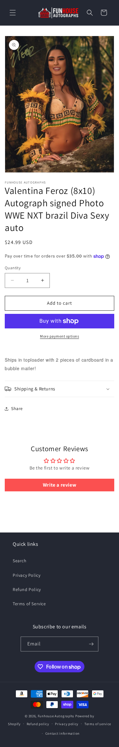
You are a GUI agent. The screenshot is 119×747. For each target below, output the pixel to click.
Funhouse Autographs (56, 716)
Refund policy (38, 724)
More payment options (59, 336)
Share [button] (17, 408)
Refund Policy (27, 589)
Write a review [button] (59, 485)
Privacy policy (66, 724)
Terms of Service (29, 604)
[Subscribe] (91, 644)
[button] (13, 13)
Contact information (62, 733)
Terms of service (97, 724)
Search (20, 560)
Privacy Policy (26, 575)
